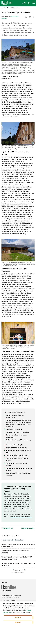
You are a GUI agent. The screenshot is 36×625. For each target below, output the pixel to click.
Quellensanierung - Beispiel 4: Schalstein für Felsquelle (14, 552)
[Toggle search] (29, 3)
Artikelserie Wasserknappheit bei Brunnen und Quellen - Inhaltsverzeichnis (18, 545)
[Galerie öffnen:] (18, 50)
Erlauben (18, 622)
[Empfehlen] (30, 17)
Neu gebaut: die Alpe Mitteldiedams (12, 540)
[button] (34, 3)
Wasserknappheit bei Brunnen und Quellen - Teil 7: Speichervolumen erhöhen (16, 558)
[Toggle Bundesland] (24, 3)
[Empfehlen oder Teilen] (34, 17)
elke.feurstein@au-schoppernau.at (21, 517)
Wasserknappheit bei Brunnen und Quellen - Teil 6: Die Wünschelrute (18, 564)
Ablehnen (18, 617)
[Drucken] (26, 17)
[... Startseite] (6, 3)
